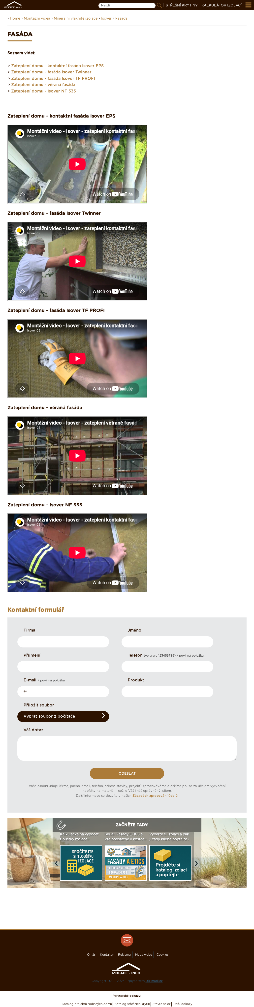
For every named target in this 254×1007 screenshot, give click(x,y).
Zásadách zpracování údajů (155, 795)
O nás (91, 954)
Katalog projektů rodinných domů (87, 1004)
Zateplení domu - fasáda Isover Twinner (51, 72)
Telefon (166, 655)
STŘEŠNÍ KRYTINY (182, 5)
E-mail (44, 680)
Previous (57, 866)
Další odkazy (182, 1004)
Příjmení (32, 655)
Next (197, 866)
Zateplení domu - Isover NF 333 (43, 91)
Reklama (124, 954)
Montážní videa (37, 18)
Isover (106, 18)
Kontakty (107, 954)
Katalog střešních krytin (132, 1004)
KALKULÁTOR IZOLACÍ (221, 5)
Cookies (162, 954)
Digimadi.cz (154, 980)
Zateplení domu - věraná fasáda (43, 85)
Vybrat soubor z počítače (49, 716)
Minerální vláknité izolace (75, 18)
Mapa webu (143, 954)
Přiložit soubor (39, 705)
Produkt (136, 680)
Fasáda (121, 18)
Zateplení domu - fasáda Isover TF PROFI (53, 79)
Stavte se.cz (162, 1004)
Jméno (134, 630)
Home (15, 18)
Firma (29, 630)
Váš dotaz (33, 730)
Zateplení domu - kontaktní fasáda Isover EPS (57, 66)
